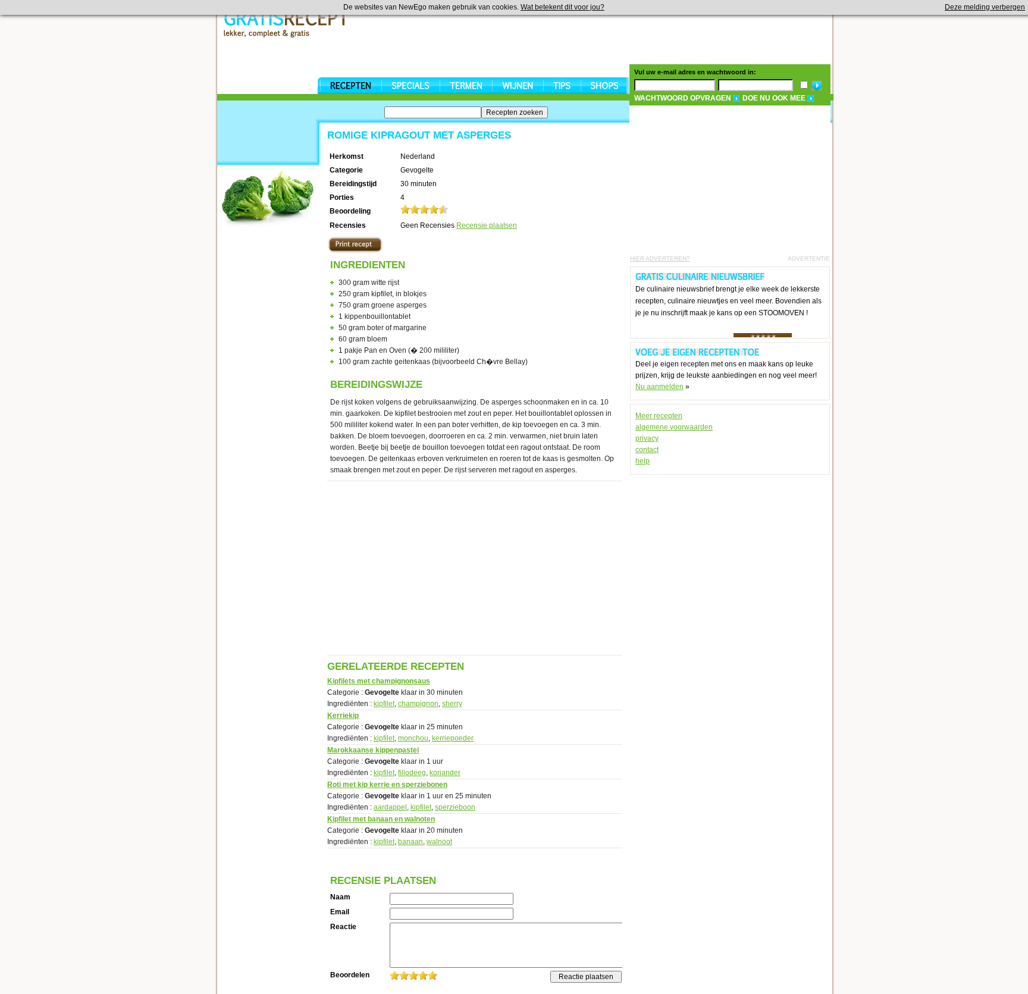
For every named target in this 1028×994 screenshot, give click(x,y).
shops (604, 85)
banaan (410, 842)
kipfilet (384, 704)
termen (466, 85)
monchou (413, 738)
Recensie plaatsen (486, 225)
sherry (452, 704)
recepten (350, 85)
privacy (647, 438)
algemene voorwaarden (674, 427)
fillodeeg (412, 773)
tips (562, 85)
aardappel (390, 807)
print (355, 244)
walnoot (439, 842)
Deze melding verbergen (985, 7)
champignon (418, 704)
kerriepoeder (453, 738)
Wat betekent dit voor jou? (562, 7)
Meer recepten (658, 416)
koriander (445, 773)
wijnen (517, 85)
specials (410, 85)
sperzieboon (455, 807)
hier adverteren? (660, 258)
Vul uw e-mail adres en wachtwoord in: (695, 72)
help (642, 461)
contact (647, 450)
